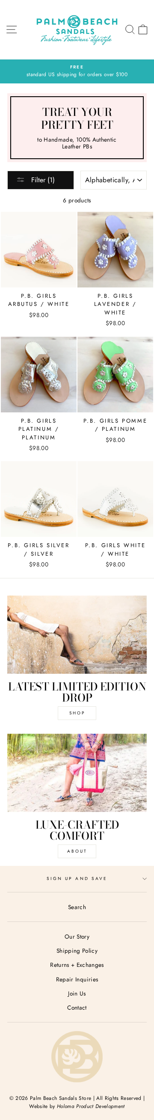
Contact (76, 1007)
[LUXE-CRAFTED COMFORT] (77, 773)
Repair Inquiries (77, 979)
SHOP (77, 713)
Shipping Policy (77, 950)
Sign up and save (77, 878)
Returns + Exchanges (77, 964)
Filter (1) (42, 180)
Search (77, 907)
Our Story (77, 936)
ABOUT (77, 851)
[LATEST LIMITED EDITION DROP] (77, 635)
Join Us (77, 993)
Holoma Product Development (91, 1106)
